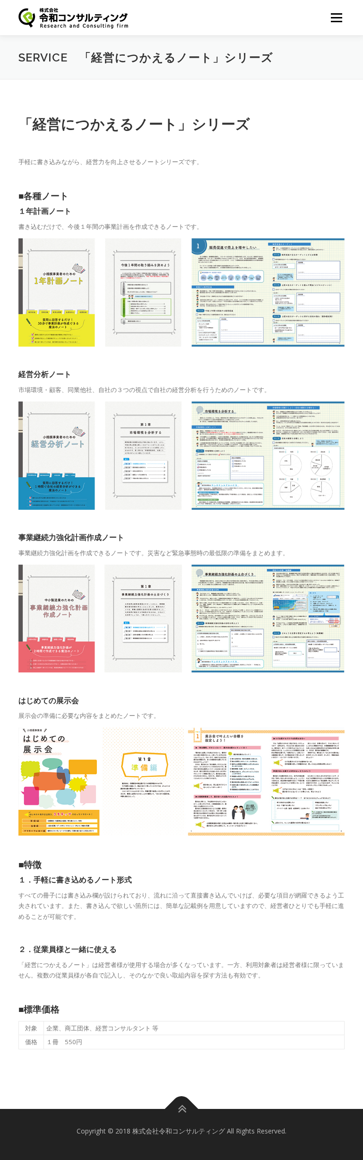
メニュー (336, 17)
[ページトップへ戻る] (182, 1109)
